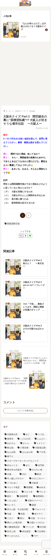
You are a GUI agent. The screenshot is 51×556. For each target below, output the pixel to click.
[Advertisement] (25, 74)
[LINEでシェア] (30, 236)
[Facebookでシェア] (25, 236)
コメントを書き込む (25, 410)
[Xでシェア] (21, 236)
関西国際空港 (13, 224)
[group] (25, 30)
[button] (46, 30)
